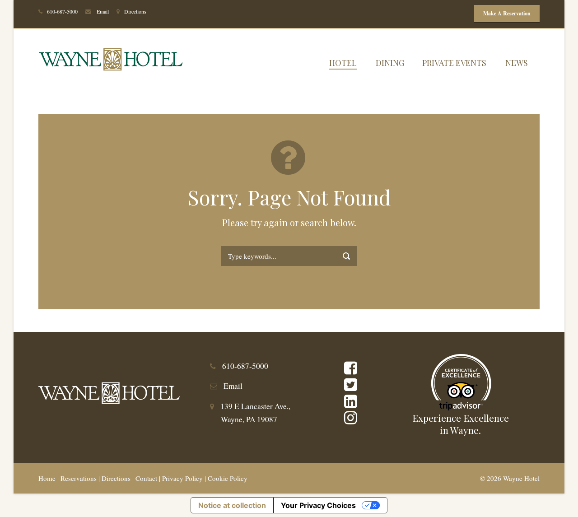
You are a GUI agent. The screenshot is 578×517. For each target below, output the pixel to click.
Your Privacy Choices (318, 505)
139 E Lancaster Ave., (255, 406)
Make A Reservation (507, 13)
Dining (390, 62)
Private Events (454, 62)
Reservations (79, 478)
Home (47, 478)
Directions (135, 11)
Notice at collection (232, 505)
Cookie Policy (227, 478)
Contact (146, 478)
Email (103, 11)
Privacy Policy (182, 478)
